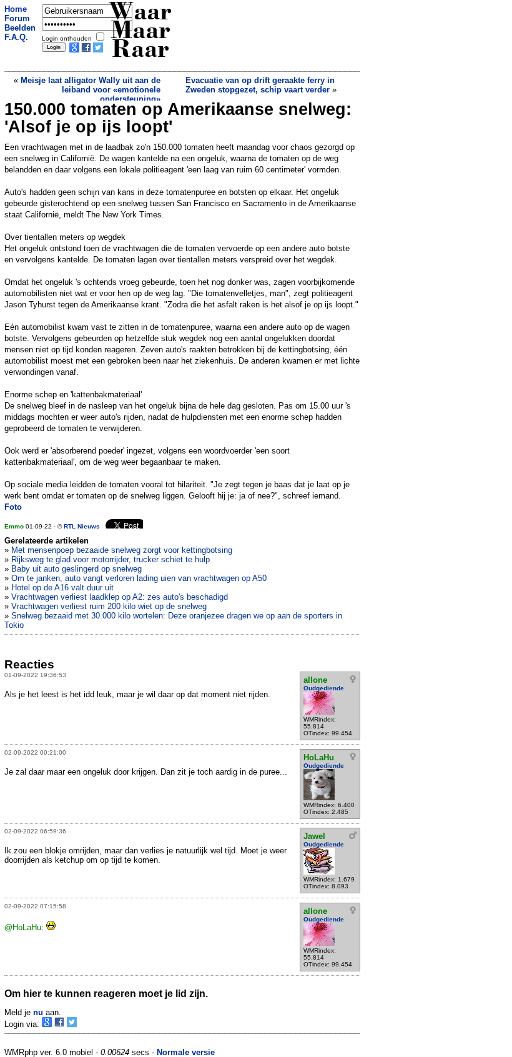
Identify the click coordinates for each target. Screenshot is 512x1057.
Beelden (20, 27)
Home (15, 9)
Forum (17, 18)
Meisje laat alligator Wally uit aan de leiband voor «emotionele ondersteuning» (90, 90)
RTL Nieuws (82, 526)
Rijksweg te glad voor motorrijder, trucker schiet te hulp (110, 559)
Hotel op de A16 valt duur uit (62, 587)
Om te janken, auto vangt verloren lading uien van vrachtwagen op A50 (139, 578)
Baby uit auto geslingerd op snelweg (76, 568)
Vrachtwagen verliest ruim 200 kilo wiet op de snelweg (109, 606)
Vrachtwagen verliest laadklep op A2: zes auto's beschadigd (119, 597)
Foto (13, 507)
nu (38, 1012)
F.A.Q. (16, 37)
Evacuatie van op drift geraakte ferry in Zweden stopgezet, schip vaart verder (260, 85)
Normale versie (186, 1052)
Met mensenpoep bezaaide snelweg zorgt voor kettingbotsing (121, 550)
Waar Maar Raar (140, 32)
